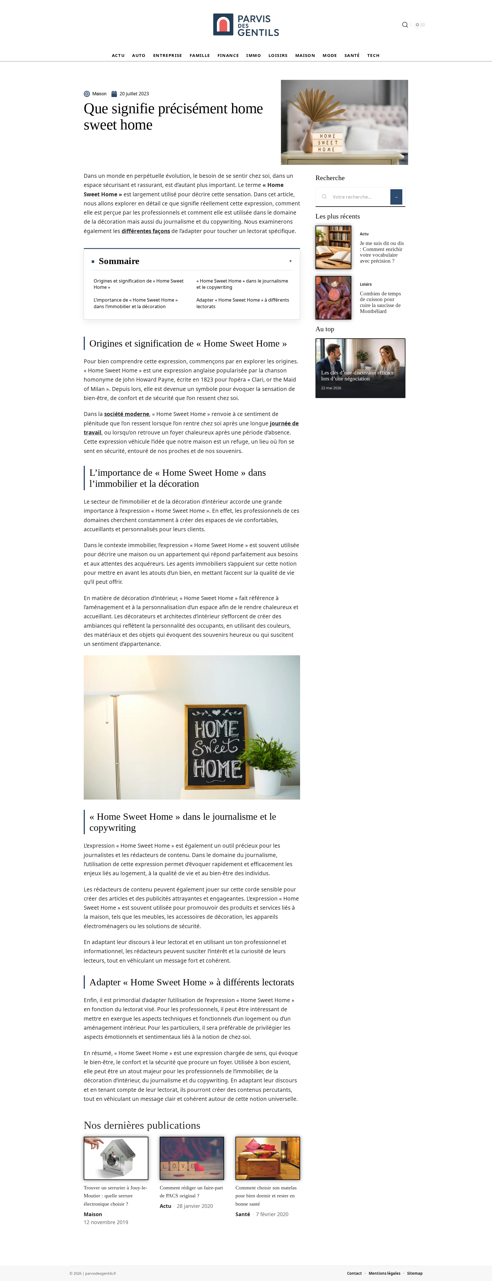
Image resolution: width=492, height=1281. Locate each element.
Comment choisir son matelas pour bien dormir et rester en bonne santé (266, 1196)
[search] (405, 25)
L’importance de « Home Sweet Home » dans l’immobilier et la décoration (136, 303)
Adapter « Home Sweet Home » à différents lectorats (242, 303)
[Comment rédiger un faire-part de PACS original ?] (192, 1158)
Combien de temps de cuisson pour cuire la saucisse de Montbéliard (380, 302)
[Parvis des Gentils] (246, 25)
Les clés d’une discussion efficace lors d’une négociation (357, 376)
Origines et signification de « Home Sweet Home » (139, 284)
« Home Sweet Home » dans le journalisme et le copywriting (242, 284)
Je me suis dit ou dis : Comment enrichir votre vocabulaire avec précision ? (382, 252)
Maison (93, 1214)
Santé (242, 1214)
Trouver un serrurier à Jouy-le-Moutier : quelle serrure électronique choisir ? (115, 1196)
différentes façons (146, 231)
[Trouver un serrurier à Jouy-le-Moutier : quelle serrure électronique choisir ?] (116, 1158)
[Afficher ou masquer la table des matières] (215, 261)
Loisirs (366, 284)
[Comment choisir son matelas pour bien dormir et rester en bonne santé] (268, 1158)
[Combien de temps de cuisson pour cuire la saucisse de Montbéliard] (333, 297)
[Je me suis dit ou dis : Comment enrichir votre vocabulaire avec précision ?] (333, 247)
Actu (165, 1206)
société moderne (126, 414)
